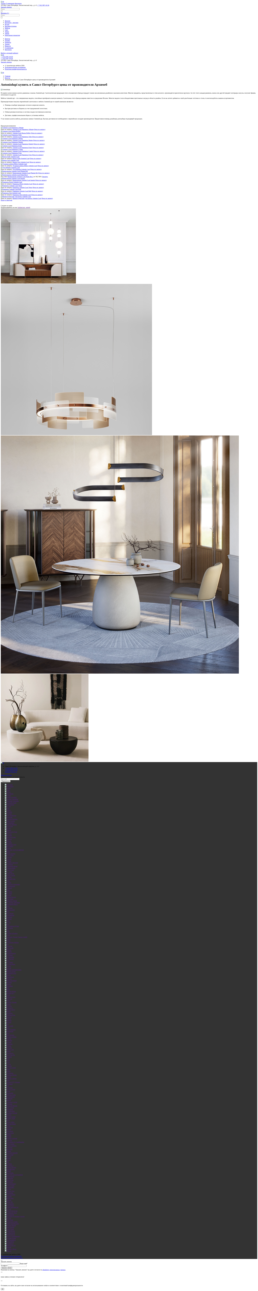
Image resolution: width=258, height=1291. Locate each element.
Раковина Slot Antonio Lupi (22, 195)
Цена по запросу (39, 129)
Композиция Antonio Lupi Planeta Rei (25, 173)
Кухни (7, 24)
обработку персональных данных (53, 1270)
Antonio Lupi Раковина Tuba (22, 137)
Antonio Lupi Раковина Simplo (23, 144)
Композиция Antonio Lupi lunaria (24, 180)
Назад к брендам (6, 200)
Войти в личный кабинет (9, 53)
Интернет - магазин (11, 22)
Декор (7, 32)
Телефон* (4, 1266)
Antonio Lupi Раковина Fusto (22, 147)
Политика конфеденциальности (16, 69)
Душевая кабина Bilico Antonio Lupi (25, 166)
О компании (10, 3)
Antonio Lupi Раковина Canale (23, 151)
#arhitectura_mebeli (24, 207)
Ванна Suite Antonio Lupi (21, 158)
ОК (2, 1289)
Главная (7, 76)
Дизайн (7, 40)
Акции (3, 3)
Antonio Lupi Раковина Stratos (23, 140)
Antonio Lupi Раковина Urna (22, 155)
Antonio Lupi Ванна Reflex (22, 133)
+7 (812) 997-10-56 (11, 768)
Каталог (7, 21)
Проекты (8, 42)
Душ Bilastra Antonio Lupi (21, 169)
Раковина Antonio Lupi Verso (22, 187)
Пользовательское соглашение (15, 67)
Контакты (18, 3)
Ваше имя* (23, 1263)
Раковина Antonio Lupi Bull (22, 191)
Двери (7, 33)
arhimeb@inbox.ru (11, 772)
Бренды (7, 39)
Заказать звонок (6, 7)
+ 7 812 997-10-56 (43, 5)
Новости (8, 46)
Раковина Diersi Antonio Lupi (22, 184)
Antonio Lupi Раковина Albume (23, 129)
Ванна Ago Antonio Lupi (21, 162)
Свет (6, 30)
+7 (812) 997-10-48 (11, 770)
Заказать (45, 176)
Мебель (7, 28)
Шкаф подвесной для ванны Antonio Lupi (27, 198)
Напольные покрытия (12, 35)
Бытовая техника (11, 26)
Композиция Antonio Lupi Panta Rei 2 (20, 176)
